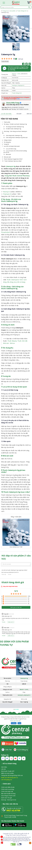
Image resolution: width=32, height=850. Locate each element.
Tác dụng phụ (7, 142)
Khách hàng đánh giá (13, 582)
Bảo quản (8, 154)
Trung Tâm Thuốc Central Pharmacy (17, 176)
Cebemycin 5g (10, 166)
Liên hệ (3, 769)
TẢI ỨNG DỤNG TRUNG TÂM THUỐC (12, 821)
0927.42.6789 (13, 810)
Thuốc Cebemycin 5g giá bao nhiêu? (13, 159)
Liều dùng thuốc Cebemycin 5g (14, 135)
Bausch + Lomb (16, 73)
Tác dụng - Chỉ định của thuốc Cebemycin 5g (15, 124)
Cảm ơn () (11, 622)
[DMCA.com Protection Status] (13, 844)
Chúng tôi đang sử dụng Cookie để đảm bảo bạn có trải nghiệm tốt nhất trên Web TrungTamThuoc (15, 719)
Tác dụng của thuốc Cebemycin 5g (15, 126)
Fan (8, 749)
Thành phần (7, 122)
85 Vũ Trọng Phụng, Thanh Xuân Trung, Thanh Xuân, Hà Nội (15, 816)
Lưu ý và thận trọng (11, 148)
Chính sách (7, 784)
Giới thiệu (4, 767)
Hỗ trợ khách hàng (9, 764)
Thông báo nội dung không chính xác (12, 775)
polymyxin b (27, 695)
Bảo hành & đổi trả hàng (8, 793)
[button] (14, 709)
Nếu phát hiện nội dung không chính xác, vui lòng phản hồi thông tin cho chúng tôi (17, 98)
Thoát (19, 723)
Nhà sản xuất (7, 157)
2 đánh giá (20, 59)
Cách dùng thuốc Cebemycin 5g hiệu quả (17, 137)
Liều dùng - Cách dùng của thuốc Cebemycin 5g (14, 132)
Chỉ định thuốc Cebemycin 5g (13, 128)
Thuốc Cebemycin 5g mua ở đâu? (13, 161)
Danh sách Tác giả (6, 798)
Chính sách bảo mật (15, 721)
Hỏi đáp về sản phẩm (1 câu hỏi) (16, 557)
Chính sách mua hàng (7, 789)
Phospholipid (5, 232)
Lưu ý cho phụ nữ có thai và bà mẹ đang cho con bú (15, 151)
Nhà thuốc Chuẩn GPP (7, 771)
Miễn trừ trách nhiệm (7, 773)
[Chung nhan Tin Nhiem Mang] (19, 844)
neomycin (20, 695)
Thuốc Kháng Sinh (17, 93)
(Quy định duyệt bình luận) (10, 586)
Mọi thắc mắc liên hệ (10, 804)
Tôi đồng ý (13, 723)
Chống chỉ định (7, 140)
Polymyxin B (21, 85)
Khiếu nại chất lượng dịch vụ (9, 777)
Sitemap (3, 800)
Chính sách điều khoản (8, 787)
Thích (4, 574)
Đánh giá (29, 113)
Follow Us (4, 755)
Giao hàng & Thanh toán (8, 795)
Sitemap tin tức (11, 800)
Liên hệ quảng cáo (6, 779)
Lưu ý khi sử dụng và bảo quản (12, 146)
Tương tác (6, 144)
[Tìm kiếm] (29, 7)
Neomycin (14, 85)
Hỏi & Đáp (18, 113)
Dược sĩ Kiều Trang (12, 103)
